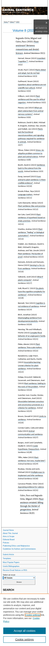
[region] (24, 620)
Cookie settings (32, 615)
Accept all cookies (24, 630)
